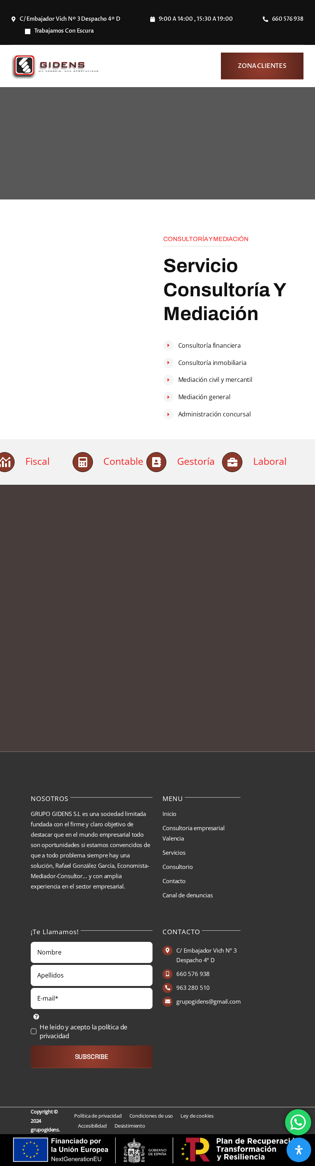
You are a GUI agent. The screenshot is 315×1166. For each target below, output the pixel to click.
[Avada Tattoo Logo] (56, 56)
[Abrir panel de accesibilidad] (299, 1150)
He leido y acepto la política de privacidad (84, 1031)
